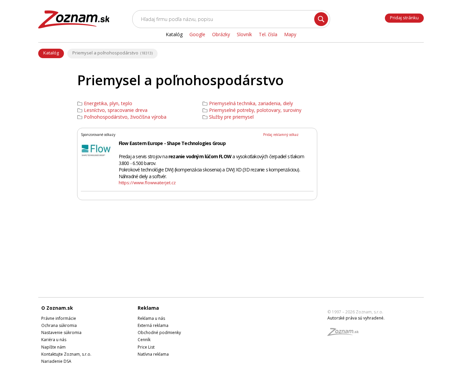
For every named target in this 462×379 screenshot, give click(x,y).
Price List (146, 347)
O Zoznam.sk (57, 308)
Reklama (148, 308)
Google (197, 34)
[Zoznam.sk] (345, 334)
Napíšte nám (53, 347)
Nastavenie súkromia (61, 332)
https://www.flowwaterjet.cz (147, 183)
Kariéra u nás (53, 339)
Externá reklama (153, 325)
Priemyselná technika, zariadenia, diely (251, 103)
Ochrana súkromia (59, 325)
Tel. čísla (268, 34)
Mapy (290, 34)
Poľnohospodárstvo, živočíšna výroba (125, 117)
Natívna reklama (153, 354)
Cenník (144, 339)
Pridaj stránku (404, 18)
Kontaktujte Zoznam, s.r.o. (66, 354)
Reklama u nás (151, 318)
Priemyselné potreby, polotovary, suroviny (255, 110)
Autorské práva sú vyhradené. (356, 318)
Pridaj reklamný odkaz (281, 134)
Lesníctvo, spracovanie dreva (115, 110)
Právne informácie (58, 318)
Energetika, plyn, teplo (108, 103)
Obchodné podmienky (159, 332)
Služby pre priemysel (231, 117)
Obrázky (221, 34)
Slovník (244, 34)
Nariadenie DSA (56, 361)
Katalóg (51, 53)
